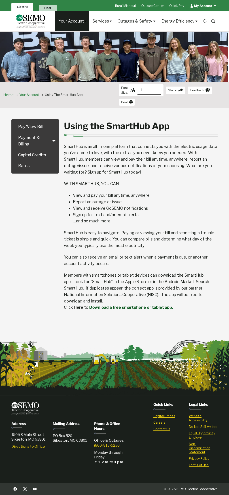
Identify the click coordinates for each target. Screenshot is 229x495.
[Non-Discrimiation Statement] (203, 448)
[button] (53, 141)
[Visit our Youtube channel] (35, 489)
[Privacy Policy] (203, 459)
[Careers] (167, 422)
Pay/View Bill (30, 126)
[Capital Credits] (167, 416)
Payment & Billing (29, 140)
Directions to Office (28, 446)
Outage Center (152, 6)
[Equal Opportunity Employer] (203, 435)
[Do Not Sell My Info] (203, 427)
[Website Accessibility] (203, 418)
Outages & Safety (135, 21)
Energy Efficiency (178, 21)
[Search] (213, 21)
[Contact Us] (167, 429)
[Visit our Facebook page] (15, 489)
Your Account (71, 21)
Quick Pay (176, 6)
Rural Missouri (125, 6)
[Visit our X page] (25, 489)
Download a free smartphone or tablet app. (131, 307)
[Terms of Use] (203, 465)
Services (101, 21)
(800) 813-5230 (107, 445)
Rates (24, 165)
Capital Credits (32, 155)
